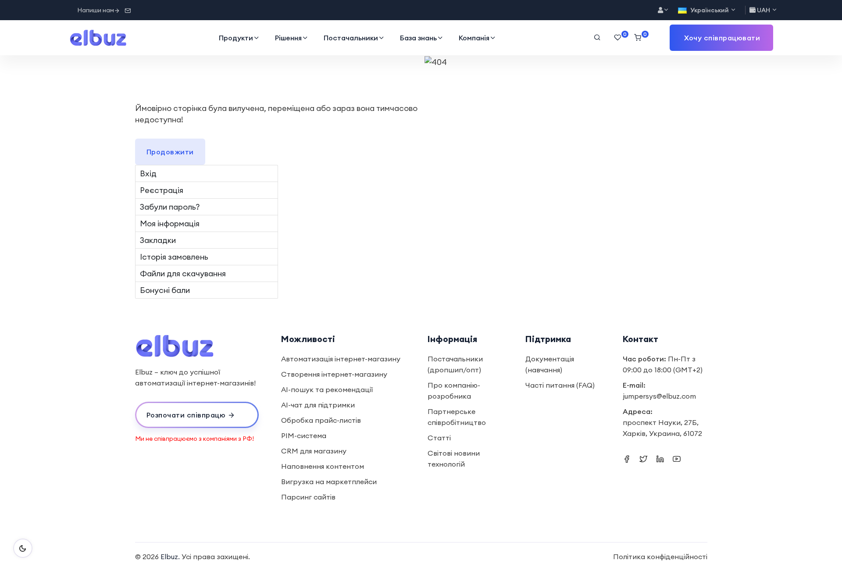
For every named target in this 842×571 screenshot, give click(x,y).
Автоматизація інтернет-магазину (340, 358)
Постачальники (351, 37)
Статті (439, 437)
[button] (721, 38)
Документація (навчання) (549, 364)
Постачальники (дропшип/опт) (455, 364)
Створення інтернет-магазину (334, 374)
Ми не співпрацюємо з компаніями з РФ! (194, 439)
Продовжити (170, 151)
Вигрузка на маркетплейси (329, 481)
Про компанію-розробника (454, 390)
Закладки (158, 240)
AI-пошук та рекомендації (327, 389)
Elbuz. (170, 556)
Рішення (288, 37)
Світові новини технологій (454, 458)
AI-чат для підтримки (318, 404)
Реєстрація (161, 190)
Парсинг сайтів (308, 496)
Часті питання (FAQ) (560, 385)
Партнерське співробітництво (457, 417)
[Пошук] (597, 37)
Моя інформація (170, 223)
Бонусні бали (165, 290)
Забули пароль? (170, 207)
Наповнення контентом (322, 466)
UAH (763, 10)
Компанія (474, 37)
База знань (418, 37)
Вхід (148, 173)
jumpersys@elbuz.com (659, 396)
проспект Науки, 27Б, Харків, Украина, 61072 (662, 428)
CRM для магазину (313, 450)
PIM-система (303, 435)
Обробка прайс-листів (321, 420)
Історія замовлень (174, 257)
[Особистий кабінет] (663, 10)
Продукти (236, 37)
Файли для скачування (183, 273)
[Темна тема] (23, 548)
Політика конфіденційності (660, 556)
